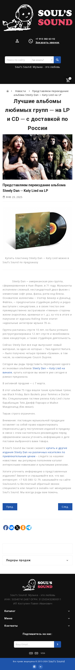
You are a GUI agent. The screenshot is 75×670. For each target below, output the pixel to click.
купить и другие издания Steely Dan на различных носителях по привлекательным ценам (35, 452)
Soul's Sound (56, 661)
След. (65, 506)
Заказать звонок (47, 42)
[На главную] (7, 91)
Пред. (10, 506)
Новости (21, 91)
